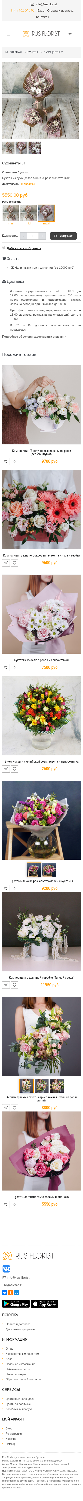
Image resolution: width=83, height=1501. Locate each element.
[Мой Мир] (16, 1292)
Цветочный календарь (20, 1398)
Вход (40, 10)
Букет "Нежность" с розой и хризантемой (41, 660)
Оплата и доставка (60, 10)
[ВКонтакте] (4, 1292)
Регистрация (14, 1433)
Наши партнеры (16, 1374)
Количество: (10, 235)
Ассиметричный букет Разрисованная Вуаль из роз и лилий (41, 1098)
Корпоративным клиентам (22, 1353)
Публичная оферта (18, 1369)
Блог (9, 1358)
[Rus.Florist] (41, 33)
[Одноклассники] (10, 1292)
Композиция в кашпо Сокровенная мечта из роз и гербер (41, 555)
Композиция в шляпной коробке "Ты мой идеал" (41, 978)
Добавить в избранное (24, 248)
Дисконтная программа (20, 1329)
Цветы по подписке (18, 1404)
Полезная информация (20, 1364)
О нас (9, 1348)
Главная (15, 52)
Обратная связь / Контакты (23, 1379)
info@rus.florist (46, 4)
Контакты (42, 17)
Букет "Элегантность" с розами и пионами (41, 1197)
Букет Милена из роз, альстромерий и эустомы (41, 881)
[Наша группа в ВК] (7, 1270)
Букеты (32, 52)
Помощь (11, 1443)
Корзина (11, 1438)
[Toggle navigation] (7, 34)
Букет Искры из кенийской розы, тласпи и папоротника (42, 761)
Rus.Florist (7, 1470)
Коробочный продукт (19, 1409)
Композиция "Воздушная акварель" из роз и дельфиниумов (41, 452)
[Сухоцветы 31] (40, 100)
